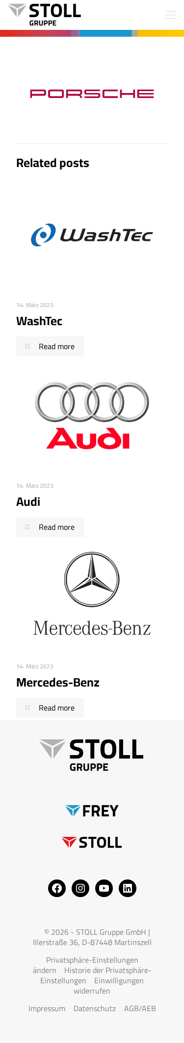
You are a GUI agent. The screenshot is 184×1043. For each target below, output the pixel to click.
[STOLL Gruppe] (44, 14)
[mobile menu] (170, 14)
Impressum (46, 1008)
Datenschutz (95, 1008)
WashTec (39, 320)
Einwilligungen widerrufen (109, 985)
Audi (28, 501)
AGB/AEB (140, 1008)
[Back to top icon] (164, 1023)
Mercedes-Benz (58, 681)
